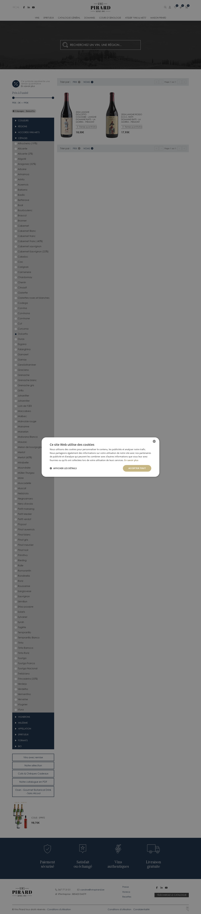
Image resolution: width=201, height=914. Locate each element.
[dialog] (100, 457)
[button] (63, 468)
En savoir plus (131, 460)
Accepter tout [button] (137, 468)
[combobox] (154, 441)
